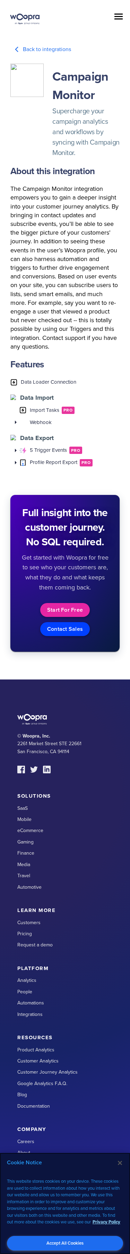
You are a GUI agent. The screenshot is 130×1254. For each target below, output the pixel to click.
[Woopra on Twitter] (34, 769)
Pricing (24, 933)
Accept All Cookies (65, 1243)
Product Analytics (35, 1049)
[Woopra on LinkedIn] (47, 769)
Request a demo (35, 944)
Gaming (25, 842)
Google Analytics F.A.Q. (42, 1083)
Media (23, 864)
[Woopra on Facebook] (21, 769)
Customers (29, 922)
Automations (30, 1003)
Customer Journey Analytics (47, 1072)
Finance (25, 853)
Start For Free (65, 610)
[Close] (120, 1163)
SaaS (22, 808)
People (24, 991)
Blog (22, 1094)
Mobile (24, 819)
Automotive (29, 887)
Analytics (26, 980)
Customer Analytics (38, 1061)
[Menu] (118, 17)
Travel (23, 875)
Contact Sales (65, 629)
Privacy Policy (106, 1222)
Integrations (30, 1014)
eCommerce (30, 830)
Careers (25, 1141)
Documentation (33, 1106)
